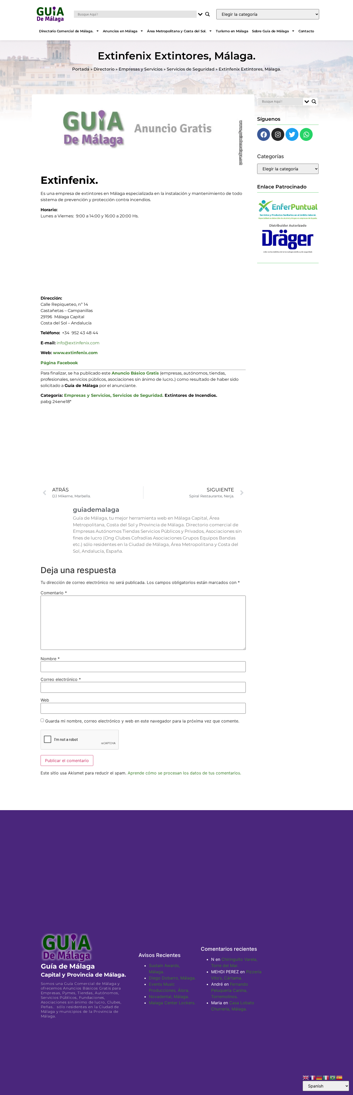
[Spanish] (339, 1077)
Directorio (104, 69)
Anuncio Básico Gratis (135, 373)
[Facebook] (263, 134)
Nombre (50, 659)
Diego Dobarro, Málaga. (172, 977)
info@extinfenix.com (78, 342)
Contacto (306, 31)
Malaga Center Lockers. (172, 1002)
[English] (306, 1077)
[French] (312, 1077)
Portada (80, 69)
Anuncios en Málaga (120, 31)
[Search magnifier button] (207, 14)
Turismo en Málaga (232, 31)
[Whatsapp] (306, 134)
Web (45, 700)
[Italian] (326, 1077)
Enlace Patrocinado (281, 187)
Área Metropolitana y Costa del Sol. (176, 31)
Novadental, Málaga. (169, 996)
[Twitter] (292, 134)
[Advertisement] (143, 255)
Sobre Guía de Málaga (270, 31)
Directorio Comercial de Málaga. (66, 31)
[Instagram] (277, 134)
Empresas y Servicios (141, 69)
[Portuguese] (332, 1077)
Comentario (54, 593)
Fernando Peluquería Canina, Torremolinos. (229, 990)
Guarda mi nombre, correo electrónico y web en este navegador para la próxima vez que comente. (142, 721)
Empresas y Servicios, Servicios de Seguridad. (113, 395)
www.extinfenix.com (75, 352)
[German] (319, 1077)
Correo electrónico (61, 679)
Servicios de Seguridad (190, 69)
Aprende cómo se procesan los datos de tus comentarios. (184, 772)
